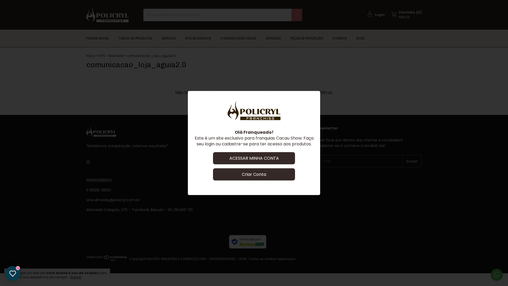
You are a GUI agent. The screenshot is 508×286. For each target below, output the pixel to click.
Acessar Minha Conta (254, 158)
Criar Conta (254, 174)
